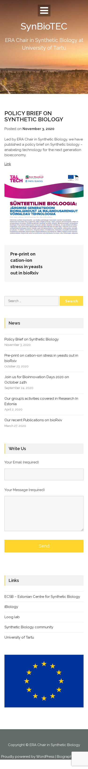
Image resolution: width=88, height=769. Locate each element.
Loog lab (12, 617)
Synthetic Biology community (28, 627)
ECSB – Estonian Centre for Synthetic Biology (42, 597)
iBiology (11, 607)
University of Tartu (19, 637)
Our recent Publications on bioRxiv (33, 420)
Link (7, 164)
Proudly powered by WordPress (27, 756)
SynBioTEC (44, 26)
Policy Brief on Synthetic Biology (31, 339)
